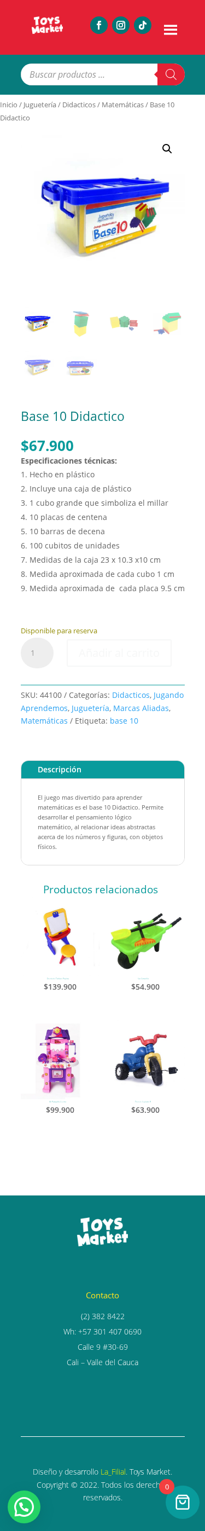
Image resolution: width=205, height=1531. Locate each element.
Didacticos (79, 104)
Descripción (59, 769)
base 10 (124, 720)
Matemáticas (123, 104)
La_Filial (113, 1471)
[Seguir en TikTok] (142, 25)
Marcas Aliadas (141, 708)
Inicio (8, 104)
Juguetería (40, 104)
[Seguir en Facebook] (99, 25)
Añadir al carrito (119, 652)
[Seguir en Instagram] (121, 25)
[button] (167, 149)
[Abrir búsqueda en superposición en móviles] (103, 74)
